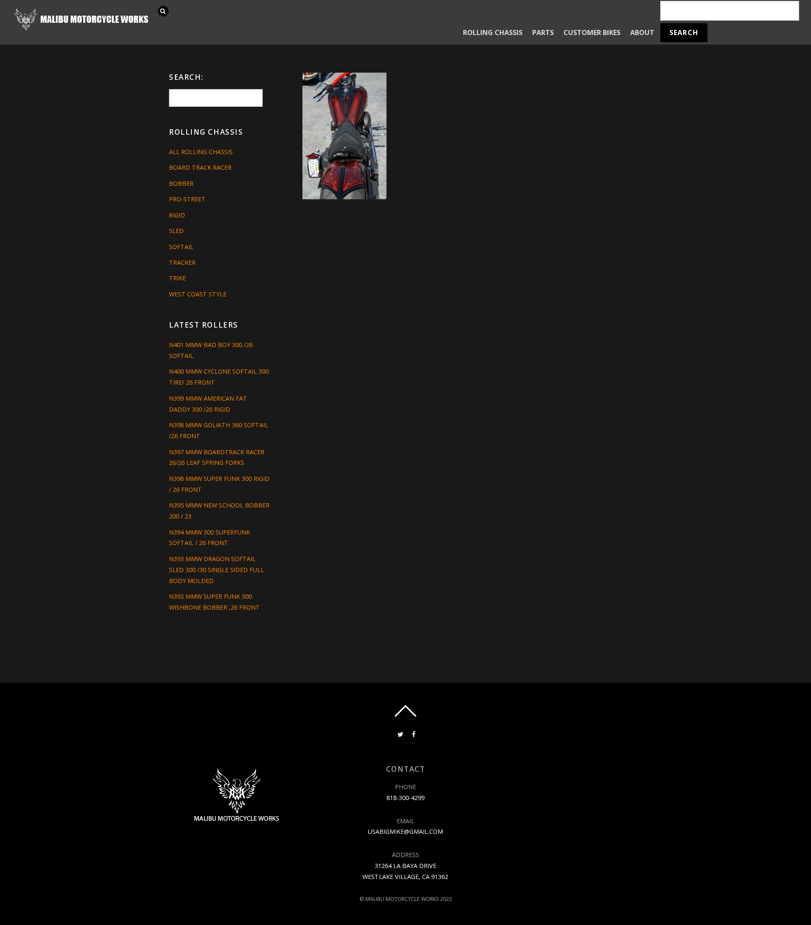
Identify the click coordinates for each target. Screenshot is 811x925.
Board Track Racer (200, 167)
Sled (176, 231)
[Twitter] (399, 734)
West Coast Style (197, 294)
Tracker (182, 262)
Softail (181, 247)
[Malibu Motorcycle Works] (82, 30)
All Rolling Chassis (201, 152)
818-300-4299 (405, 798)
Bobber (181, 183)
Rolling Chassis (493, 32)
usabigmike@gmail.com (405, 831)
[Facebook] (413, 734)
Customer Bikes (591, 32)
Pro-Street (187, 199)
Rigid (177, 215)
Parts (543, 32)
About (642, 32)
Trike (177, 278)
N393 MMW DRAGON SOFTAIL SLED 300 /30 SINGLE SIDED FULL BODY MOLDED (216, 570)
